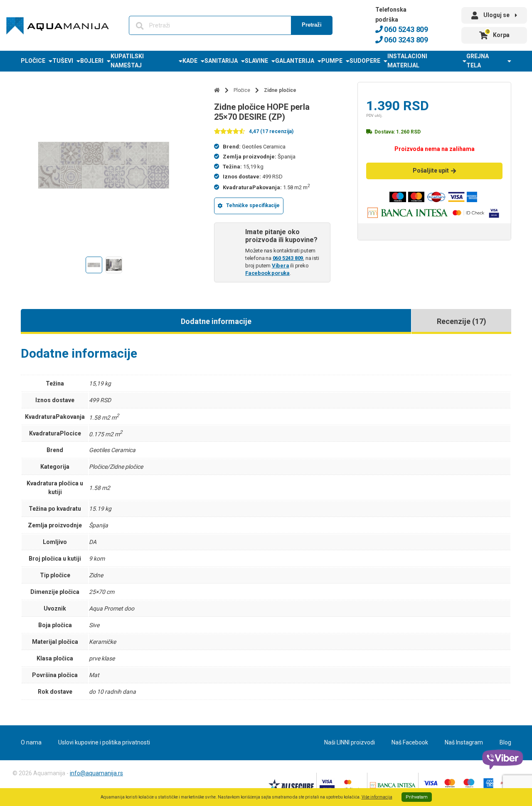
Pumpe (331, 60)
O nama (31, 742)
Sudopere (365, 60)
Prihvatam (417, 797)
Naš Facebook (410, 742)
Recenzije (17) (461, 321)
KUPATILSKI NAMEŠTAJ (127, 61)
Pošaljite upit (431, 170)
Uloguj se (496, 15)
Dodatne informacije (216, 321)
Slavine (256, 60)
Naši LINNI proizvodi (349, 742)
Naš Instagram (464, 742)
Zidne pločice (280, 90)
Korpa (498, 33)
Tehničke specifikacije (253, 205)
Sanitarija (221, 60)
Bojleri (91, 60)
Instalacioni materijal (407, 61)
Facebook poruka (267, 273)
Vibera (280, 265)
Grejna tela (477, 61)
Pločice (33, 60)
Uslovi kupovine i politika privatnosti (104, 742)
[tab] (216, 321)
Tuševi (62, 60)
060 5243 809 (405, 29)
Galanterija (294, 60)
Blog (505, 742)
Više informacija (377, 797)
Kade (189, 60)
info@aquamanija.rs (96, 773)
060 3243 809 (405, 39)
